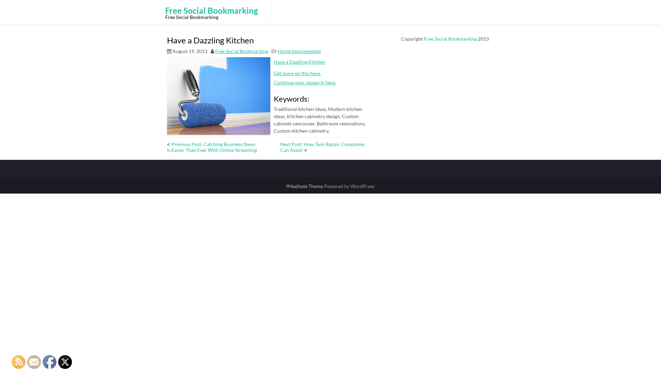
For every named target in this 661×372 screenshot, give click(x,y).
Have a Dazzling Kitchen (299, 62)
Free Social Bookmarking (241, 51)
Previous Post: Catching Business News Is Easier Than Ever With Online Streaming (212, 147)
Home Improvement (299, 51)
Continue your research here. (305, 82)
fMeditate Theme (305, 186)
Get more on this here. (297, 73)
